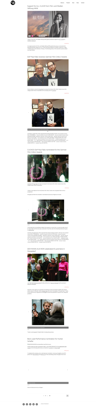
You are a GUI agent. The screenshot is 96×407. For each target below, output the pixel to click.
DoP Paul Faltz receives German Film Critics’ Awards (47, 57)
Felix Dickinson (36, 354)
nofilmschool (31, 230)
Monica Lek (43, 354)
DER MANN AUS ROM (36, 283)
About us (62, 2)
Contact (82, 2)
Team (73, 2)
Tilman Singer (57, 347)
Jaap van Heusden (54, 283)
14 (50, 395)
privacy (42, 403)
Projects (68, 2)
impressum (46, 403)
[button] (67, 112)
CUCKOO (54, 90)
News (78, 2)
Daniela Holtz (45, 291)
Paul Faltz (41, 89)
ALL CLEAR (61, 39)
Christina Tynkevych (31, 40)
